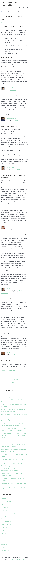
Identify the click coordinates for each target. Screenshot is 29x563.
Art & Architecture (6, 501)
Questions (5, 22)
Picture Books (5, 539)
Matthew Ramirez (11, 88)
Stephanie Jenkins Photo (18, 229)
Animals (3, 498)
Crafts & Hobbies (6, 519)
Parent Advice (5, 536)
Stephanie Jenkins (11, 227)
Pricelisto (15, 120)
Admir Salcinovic (11, 118)
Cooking (3, 516)
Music (3, 530)
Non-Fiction (4, 533)
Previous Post (14, 379)
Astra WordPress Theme (17, 559)
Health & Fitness (6, 524)
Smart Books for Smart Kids (9, 4)
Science (3, 547)
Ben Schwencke (11, 289)
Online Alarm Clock (17, 169)
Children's (4, 510)
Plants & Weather (6, 542)
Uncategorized (5, 550)
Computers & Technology (8, 513)
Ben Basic (9, 353)
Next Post (14, 382)
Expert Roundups (6, 521)
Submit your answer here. (8, 370)
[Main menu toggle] (26, 4)
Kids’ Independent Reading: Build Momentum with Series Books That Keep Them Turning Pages (13, 435)
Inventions (4, 527)
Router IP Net (13, 355)
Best (2, 504)
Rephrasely (13, 90)
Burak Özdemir (11, 167)
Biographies (4, 507)
